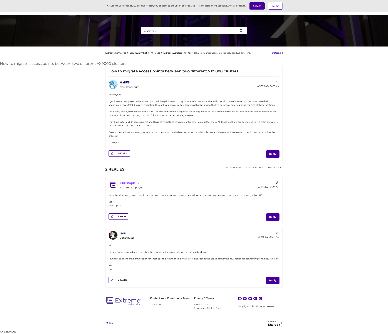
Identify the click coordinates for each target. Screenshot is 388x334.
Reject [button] (275, 6)
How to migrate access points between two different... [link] (222, 53)
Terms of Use (201, 304)
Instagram (260, 298)
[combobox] (194, 30)
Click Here (196, 5)
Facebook (240, 298)
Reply (272, 154)
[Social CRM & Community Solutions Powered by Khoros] (275, 323)
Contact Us (156, 304)
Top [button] (111, 323)
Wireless (155, 53)
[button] (257, 6)
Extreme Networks (115, 53)
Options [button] (276, 53)
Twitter (245, 298)
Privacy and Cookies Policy (208, 308)
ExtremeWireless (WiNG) (177, 53)
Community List (138, 53)
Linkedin (250, 298)
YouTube (255, 298)
